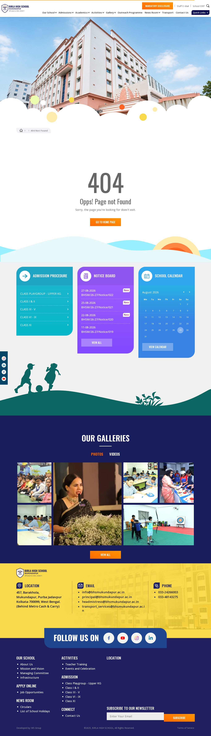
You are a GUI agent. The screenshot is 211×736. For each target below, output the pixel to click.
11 (153, 317)
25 (153, 330)
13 (166, 317)
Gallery (110, 12)
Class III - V (72, 692)
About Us (26, 664)
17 (146, 323)
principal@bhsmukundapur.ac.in (107, 597)
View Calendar (157, 347)
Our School (48, 12)
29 (180, 330)
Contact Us (182, 12)
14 (173, 317)
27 (166, 330)
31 (146, 336)
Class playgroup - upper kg (40, 293)
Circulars (25, 707)
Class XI (70, 701)
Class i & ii (27, 301)
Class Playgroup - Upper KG (83, 683)
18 (153, 323)
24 (146, 330)
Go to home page (105, 222)
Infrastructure (29, 677)
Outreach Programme (130, 12)
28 (173, 330)
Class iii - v (28, 309)
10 (146, 317)
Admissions (65, 12)
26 (159, 330)
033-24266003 (168, 592)
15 (180, 317)
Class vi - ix (28, 317)
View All (97, 343)
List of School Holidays (35, 711)
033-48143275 (168, 597)
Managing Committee (34, 673)
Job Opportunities (31, 692)
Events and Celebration (80, 668)
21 (173, 323)
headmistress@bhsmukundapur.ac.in (110, 602)
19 (159, 323)
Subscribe (179, 718)
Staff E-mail (183, 6)
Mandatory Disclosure (157, 6)
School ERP (199, 6)
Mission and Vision (32, 668)
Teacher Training (76, 664)
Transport (167, 12)
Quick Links (199, 12)
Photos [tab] (97, 454)
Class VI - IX (72, 697)
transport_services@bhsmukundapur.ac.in (113, 609)
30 (187, 330)
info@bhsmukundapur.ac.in (103, 592)
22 (180, 323)
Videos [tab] (114, 454)
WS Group (36, 727)
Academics (81, 12)
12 (159, 317)
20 (166, 323)
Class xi (25, 325)
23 (187, 323)
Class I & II (72, 688)
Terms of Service (185, 727)
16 (187, 317)
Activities (96, 12)
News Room (151, 12)
